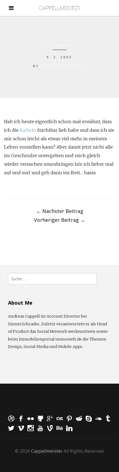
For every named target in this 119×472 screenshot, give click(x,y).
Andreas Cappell (63, 66)
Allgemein (59, 45)
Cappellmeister (47, 451)
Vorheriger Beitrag (59, 220)
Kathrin (28, 130)
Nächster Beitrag (59, 211)
